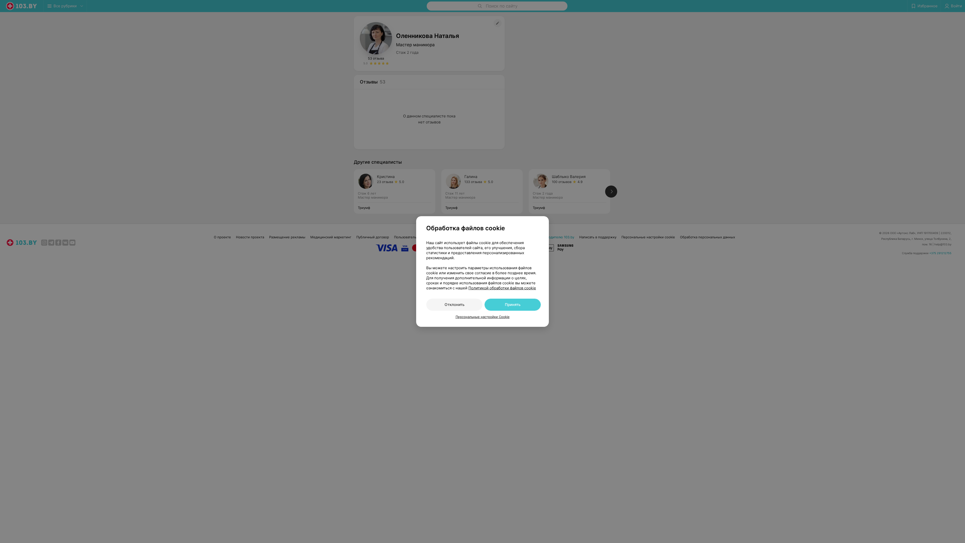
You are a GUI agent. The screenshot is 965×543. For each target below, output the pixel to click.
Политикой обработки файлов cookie (502, 288)
